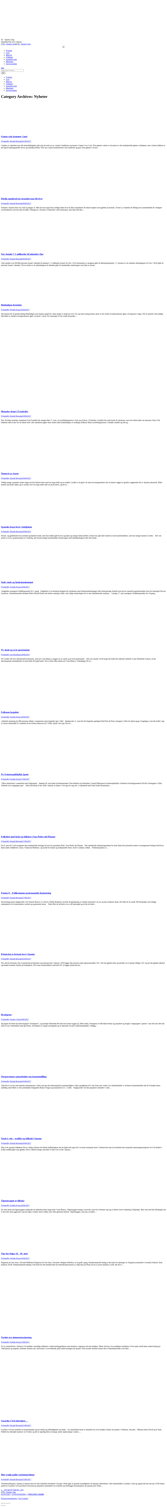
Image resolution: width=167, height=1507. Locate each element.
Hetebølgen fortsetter (11, 305)
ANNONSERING (19, 1494)
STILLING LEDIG (36, 1494)
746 (8, 1490)
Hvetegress (6, 1014)
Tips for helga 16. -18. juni (14, 1253)
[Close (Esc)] (2, 1503)
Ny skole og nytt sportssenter (15, 650)
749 (17, 1490)
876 (22, 1490)
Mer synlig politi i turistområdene (17, 1474)
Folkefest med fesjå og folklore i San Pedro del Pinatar (28, 836)
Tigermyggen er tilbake (12, 1200)
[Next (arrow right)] (4, 1505)
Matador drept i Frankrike (14, 411)
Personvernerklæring (9, 1498)
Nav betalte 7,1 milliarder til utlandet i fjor (22, 254)
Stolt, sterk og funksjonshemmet (17, 582)
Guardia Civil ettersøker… (14, 1421)
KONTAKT (6, 1494)
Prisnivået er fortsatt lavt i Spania (18, 954)
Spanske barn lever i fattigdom (16, 527)
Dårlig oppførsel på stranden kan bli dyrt (21, 198)
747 (11, 1490)
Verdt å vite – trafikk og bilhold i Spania (21, 1138)
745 (5, 1490)
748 (14, 1490)
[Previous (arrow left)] (2, 1505)
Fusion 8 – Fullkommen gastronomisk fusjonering (26, 893)
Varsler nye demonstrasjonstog (16, 1337)
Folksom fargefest (10, 712)
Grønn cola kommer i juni (14, 136)
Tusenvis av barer (10, 473)
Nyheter (4, 141)
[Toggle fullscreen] (7, 1503)
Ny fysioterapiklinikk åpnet (14, 774)
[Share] (4, 1503)
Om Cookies (23, 1498)
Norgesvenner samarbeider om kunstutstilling (24, 1076)
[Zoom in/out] (9, 1503)
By (14, 141)
